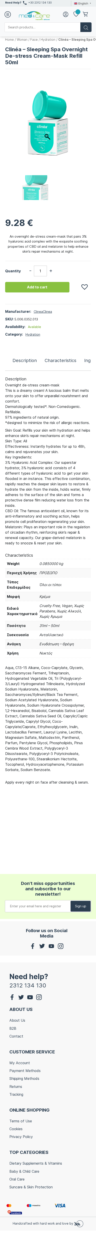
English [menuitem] (83, 3)
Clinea (38, 311)
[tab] (24, 360)
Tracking (16, 1094)
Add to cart (37, 287)
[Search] (86, 27)
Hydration (48, 39)
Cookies (16, 1129)
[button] (82, 285)
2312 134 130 (27, 985)
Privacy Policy (21, 1136)
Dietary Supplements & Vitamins (35, 1163)
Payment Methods (25, 1070)
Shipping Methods (24, 1078)
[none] (82, 3)
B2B (12, 1028)
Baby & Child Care (24, 1171)
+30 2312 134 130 (40, 2)
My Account (19, 1063)
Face (34, 39)
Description (25, 360)
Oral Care (17, 1179)
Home (9, 39)
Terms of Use (20, 1121)
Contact (16, 1036)
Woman (22, 39)
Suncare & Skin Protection (31, 1187)
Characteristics (60, 360)
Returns (15, 1086)
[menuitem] (82, 3)
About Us (17, 1020)
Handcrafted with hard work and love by (43, 1223)
